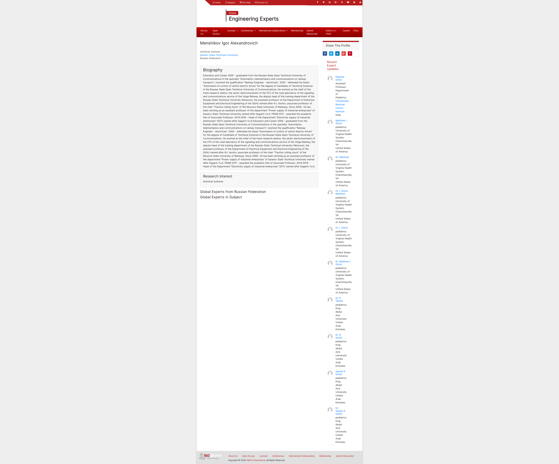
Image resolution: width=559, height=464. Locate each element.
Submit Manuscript (312, 32)
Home (218, 2)
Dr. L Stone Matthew (342, 192)
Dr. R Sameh (339, 299)
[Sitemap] (360, 2)
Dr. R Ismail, (339, 336)
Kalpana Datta (340, 78)
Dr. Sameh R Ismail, (340, 411)
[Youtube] (348, 2)
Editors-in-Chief (331, 32)
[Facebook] (317, 2)
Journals (231, 30)
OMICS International (255, 460)
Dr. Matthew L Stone (343, 263)
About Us (233, 456)
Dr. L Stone (342, 227)
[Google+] (336, 2)
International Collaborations (272, 30)
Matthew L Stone (341, 122)
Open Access (216, 32)
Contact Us (262, 2)
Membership (297, 30)
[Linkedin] (330, 2)
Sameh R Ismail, (340, 373)
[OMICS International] (210, 456)
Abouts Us (204, 32)
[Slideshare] (354, 2)
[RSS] (342, 2)
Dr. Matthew (342, 157)
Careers (346, 30)
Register (231, 2)
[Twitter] (323, 2)
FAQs (356, 30)
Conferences (247, 30)
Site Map (246, 2)
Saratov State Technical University (219, 55)
